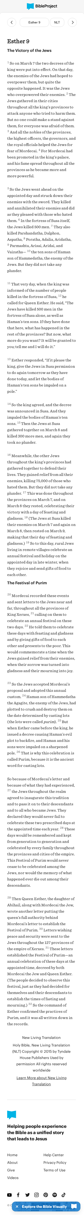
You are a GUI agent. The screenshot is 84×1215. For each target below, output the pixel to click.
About (12, 1162)
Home (12, 1155)
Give (11, 1170)
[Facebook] (19, 1195)
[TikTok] (64, 1195)
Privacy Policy (54, 1162)
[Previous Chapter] (11, 22)
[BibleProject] (42, 6)
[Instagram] (37, 1195)
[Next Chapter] (72, 22)
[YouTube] (10, 1195)
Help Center (53, 1155)
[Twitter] (28, 1195)
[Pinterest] (46, 1195)
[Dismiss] (15, 1206)
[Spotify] (55, 1195)
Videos (13, 1177)
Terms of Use (54, 1170)
